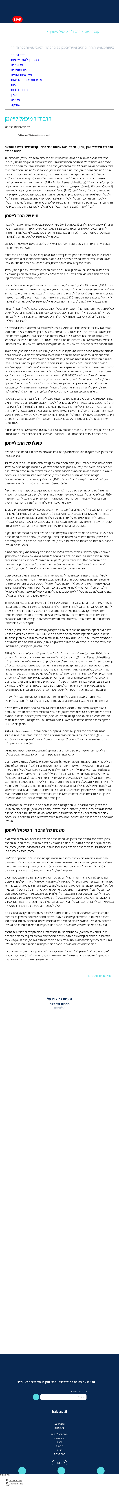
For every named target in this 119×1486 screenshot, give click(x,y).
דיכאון (15, 94)
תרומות (59, 1446)
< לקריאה (59, 1007)
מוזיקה (15, 104)
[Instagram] (101, 1471)
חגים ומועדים (75, 47)
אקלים (15, 99)
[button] (16, 6)
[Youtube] (22, 1471)
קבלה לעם (92, 31)
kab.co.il (59, 1411)
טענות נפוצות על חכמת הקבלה (59, 1001)
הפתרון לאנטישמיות (39, 47)
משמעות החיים (95, 47)
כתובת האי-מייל (78, 1391)
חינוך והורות (19, 89)
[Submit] (36, 1397)
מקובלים (59, 47)
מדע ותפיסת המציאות (26, 79)
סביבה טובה (59, 1438)
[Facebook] (61, 1471)
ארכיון (59, 1442)
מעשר (59, 1450)
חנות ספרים (59, 1454)
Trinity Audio (34, 135)
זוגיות (15, 84)
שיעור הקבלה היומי (59, 1434)
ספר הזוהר (18, 47)
